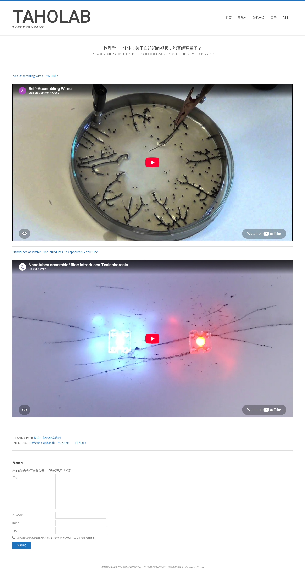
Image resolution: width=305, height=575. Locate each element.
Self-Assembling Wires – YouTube (35, 76)
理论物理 (157, 53)
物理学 (148, 53)
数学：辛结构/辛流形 (47, 438)
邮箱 (15, 522)
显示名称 (17, 514)
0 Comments (206, 53)
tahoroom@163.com (194, 567)
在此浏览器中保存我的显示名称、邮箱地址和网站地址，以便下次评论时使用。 (57, 537)
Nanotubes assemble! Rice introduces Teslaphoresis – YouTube (55, 252)
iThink (140, 53)
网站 (14, 530)
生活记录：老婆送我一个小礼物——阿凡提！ (57, 443)
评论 (15, 477)
